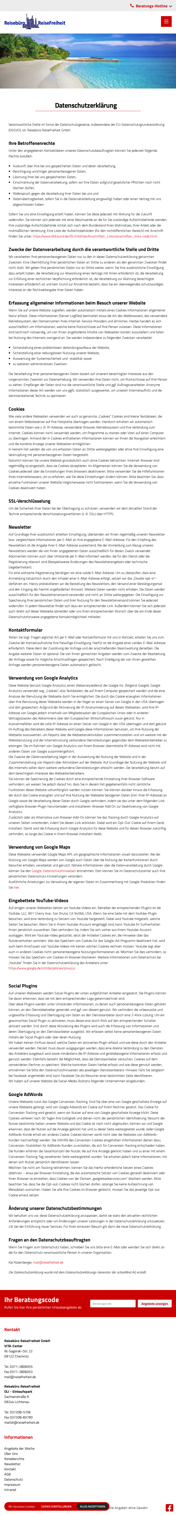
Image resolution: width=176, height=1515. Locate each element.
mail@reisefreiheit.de (48, 1262)
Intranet (10, 1489)
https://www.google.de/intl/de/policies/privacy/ (42, 968)
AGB (7, 1474)
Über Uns (11, 1453)
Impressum (12, 1484)
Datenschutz (13, 1479)
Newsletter (12, 1463)
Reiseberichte (14, 1458)
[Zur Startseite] (34, 21)
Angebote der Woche (19, 1448)
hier (16, 887)
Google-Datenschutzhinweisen (54, 870)
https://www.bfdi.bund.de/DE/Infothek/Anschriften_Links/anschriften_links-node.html (95, 236)
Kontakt (10, 1469)
